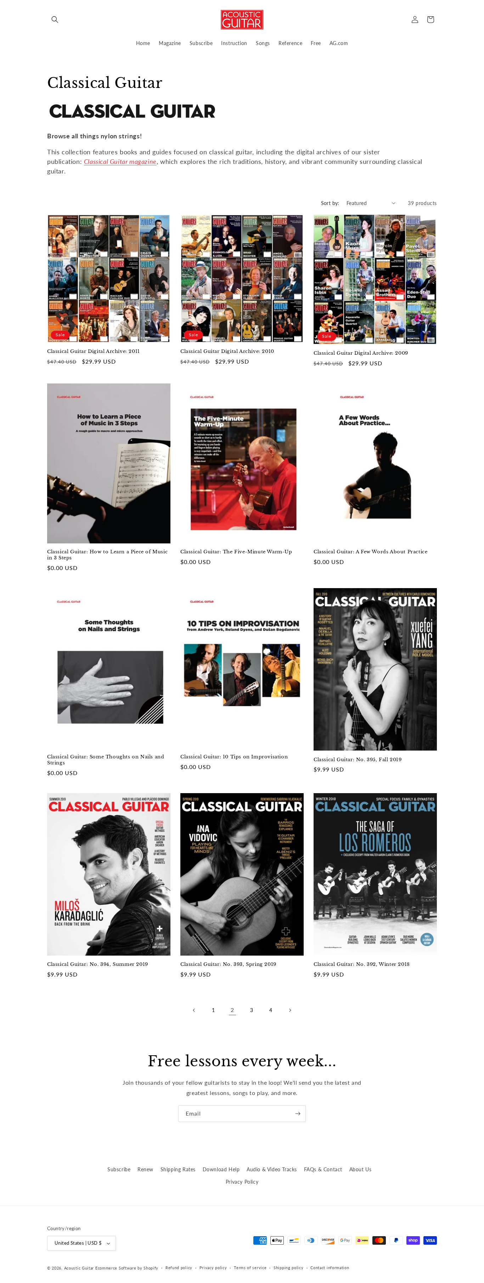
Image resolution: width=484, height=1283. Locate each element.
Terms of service (250, 1267)
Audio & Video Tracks (272, 1169)
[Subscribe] (297, 1113)
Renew (145, 1169)
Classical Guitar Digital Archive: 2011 (93, 351)
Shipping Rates (178, 1169)
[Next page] (290, 1010)
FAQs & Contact (323, 1169)
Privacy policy (213, 1267)
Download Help (221, 1169)
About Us (360, 1169)
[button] (55, 19)
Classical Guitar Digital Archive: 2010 (227, 351)
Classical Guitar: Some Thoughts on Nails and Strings (105, 760)
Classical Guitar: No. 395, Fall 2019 (358, 760)
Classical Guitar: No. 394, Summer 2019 (97, 964)
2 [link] (232, 1009)
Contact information (329, 1267)
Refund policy (178, 1267)
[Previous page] (194, 1010)
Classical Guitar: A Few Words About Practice (370, 552)
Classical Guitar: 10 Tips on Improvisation (234, 757)
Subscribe (118, 1169)
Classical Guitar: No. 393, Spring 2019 (228, 964)
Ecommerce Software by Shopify (126, 1268)
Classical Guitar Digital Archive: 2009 (361, 353)
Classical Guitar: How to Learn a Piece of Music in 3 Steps (107, 555)
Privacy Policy (242, 1182)
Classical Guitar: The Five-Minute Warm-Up (236, 552)
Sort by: (330, 203)
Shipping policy (289, 1267)
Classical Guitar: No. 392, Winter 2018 (362, 964)
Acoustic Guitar (79, 1268)
